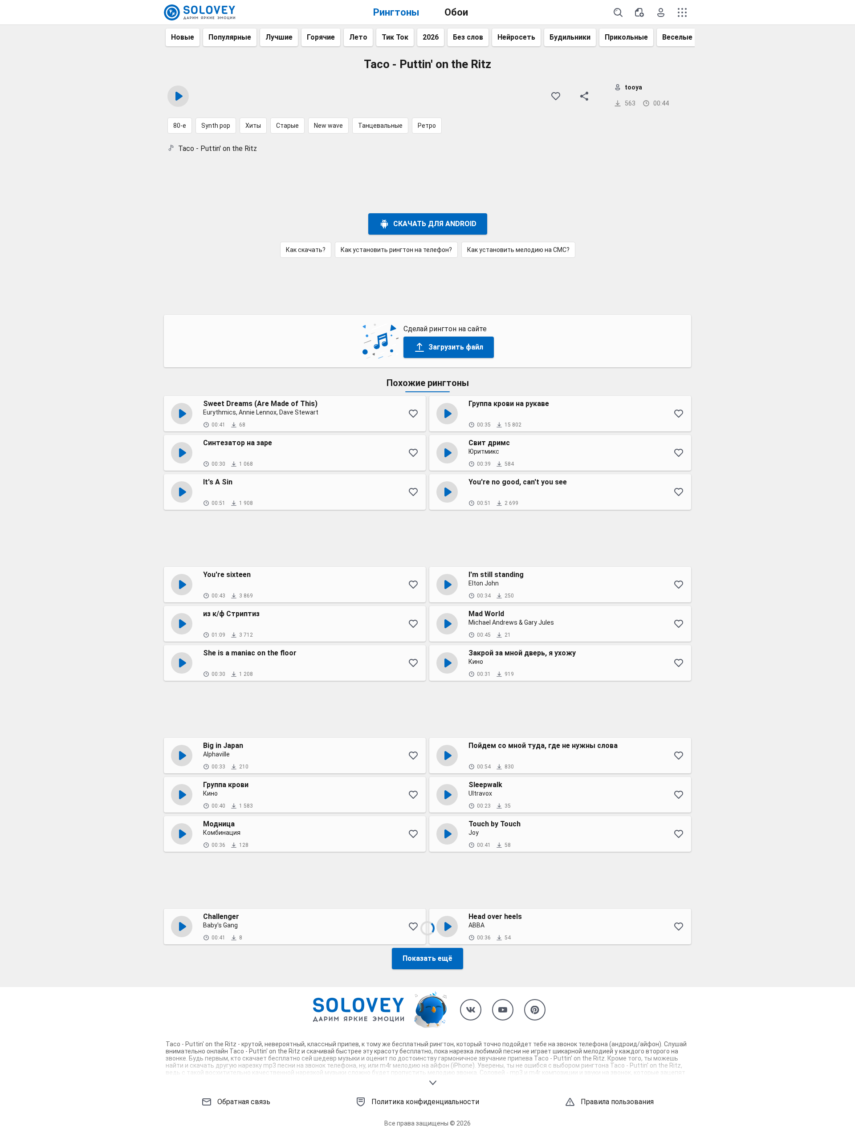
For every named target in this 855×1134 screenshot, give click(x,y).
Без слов (468, 37)
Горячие (321, 37)
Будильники (570, 37)
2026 (431, 37)
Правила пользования (617, 1101)
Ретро (427, 125)
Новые (182, 37)
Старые (287, 125)
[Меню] (682, 12)
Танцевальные (380, 125)
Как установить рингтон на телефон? (396, 249)
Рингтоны (396, 12)
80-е (179, 125)
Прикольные (626, 37)
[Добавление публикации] (639, 12)
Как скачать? (306, 249)
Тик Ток (395, 37)
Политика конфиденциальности (425, 1101)
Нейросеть (516, 37)
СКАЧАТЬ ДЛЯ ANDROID (434, 223)
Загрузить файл (455, 347)
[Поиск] (618, 12)
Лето (358, 37)
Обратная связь (243, 1101)
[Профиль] (661, 12)
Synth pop (215, 125)
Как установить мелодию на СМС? (518, 249)
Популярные (229, 37)
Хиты (253, 125)
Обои (456, 12)
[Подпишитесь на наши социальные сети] (470, 1009)
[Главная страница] (199, 12)
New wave (328, 125)
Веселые (677, 37)
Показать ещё (427, 958)
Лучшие (279, 37)
